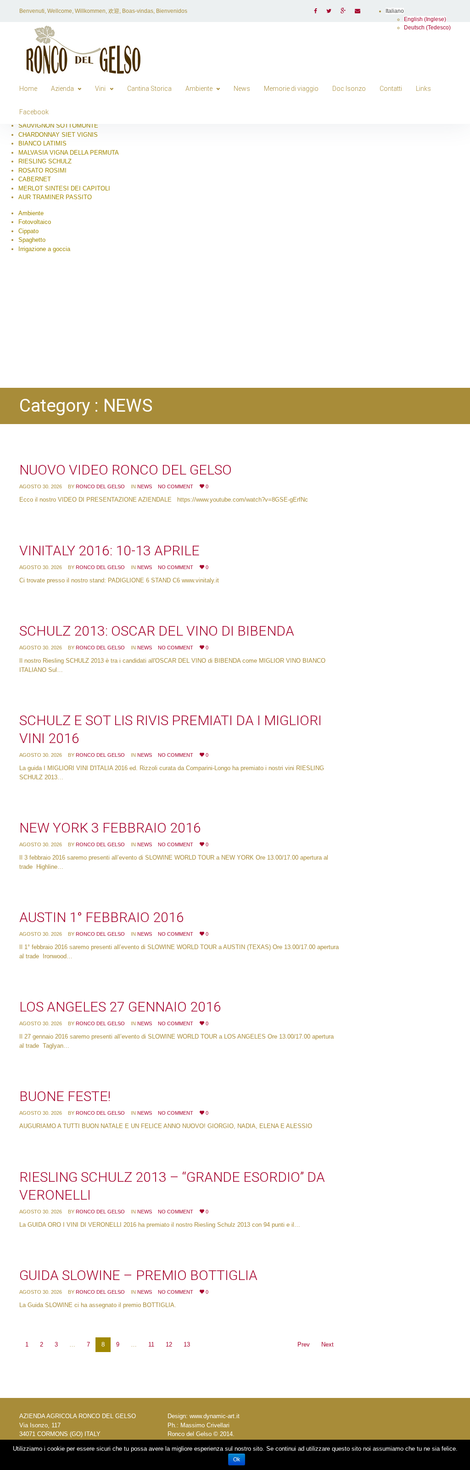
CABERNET (34, 179)
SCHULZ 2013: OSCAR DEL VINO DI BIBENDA (156, 631)
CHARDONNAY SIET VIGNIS (58, 134)
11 (151, 1344)
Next (327, 1344)
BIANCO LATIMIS (42, 143)
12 (169, 1344)
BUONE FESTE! (65, 1096)
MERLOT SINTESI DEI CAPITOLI (64, 188)
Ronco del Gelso (100, 486)
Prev (303, 1344)
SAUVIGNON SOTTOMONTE (58, 125)
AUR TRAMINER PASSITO (55, 197)
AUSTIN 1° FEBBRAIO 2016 (101, 917)
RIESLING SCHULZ (45, 161)
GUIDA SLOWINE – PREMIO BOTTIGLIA (138, 1275)
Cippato (28, 231)
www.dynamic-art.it (215, 1416)
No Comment (175, 486)
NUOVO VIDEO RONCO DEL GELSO (125, 470)
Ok (236, 1459)
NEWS (144, 486)
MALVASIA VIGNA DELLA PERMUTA (68, 152)
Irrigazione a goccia (44, 249)
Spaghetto (31, 239)
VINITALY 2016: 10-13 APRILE (109, 550)
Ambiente (31, 213)
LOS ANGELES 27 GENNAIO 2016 (120, 1007)
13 (187, 1344)
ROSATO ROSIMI (42, 170)
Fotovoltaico (34, 221)
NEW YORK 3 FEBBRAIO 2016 (110, 828)
